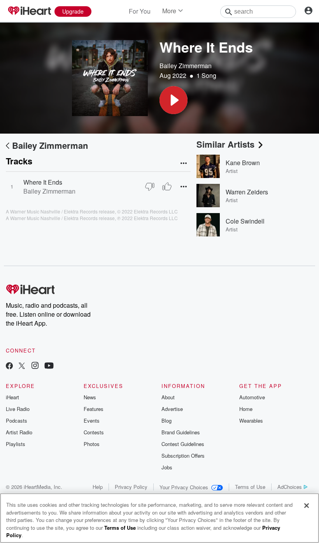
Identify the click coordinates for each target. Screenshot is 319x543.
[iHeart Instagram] (35, 366)
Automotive (252, 397)
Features (93, 409)
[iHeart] (29, 11)
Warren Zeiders (247, 191)
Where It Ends (42, 182)
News (90, 397)
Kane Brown (243, 162)
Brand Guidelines (180, 432)
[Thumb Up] (167, 187)
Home (245, 409)
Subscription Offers (183, 455)
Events (92, 420)
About (168, 397)
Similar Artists (225, 144)
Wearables (251, 420)
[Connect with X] (22, 366)
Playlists (15, 444)
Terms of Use (250, 486)
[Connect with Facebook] (9, 366)
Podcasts (16, 420)
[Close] (306, 505)
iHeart (12, 397)
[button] (174, 100)
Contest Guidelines (182, 444)
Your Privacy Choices (184, 487)
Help (98, 486)
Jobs (166, 467)
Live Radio (18, 409)
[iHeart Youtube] (49, 366)
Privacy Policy (131, 486)
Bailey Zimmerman (186, 65)
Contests (94, 432)
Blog (166, 420)
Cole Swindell (245, 221)
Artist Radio (19, 432)
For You (140, 11)
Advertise (172, 409)
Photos (92, 444)
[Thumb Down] (150, 187)
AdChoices (289, 486)
